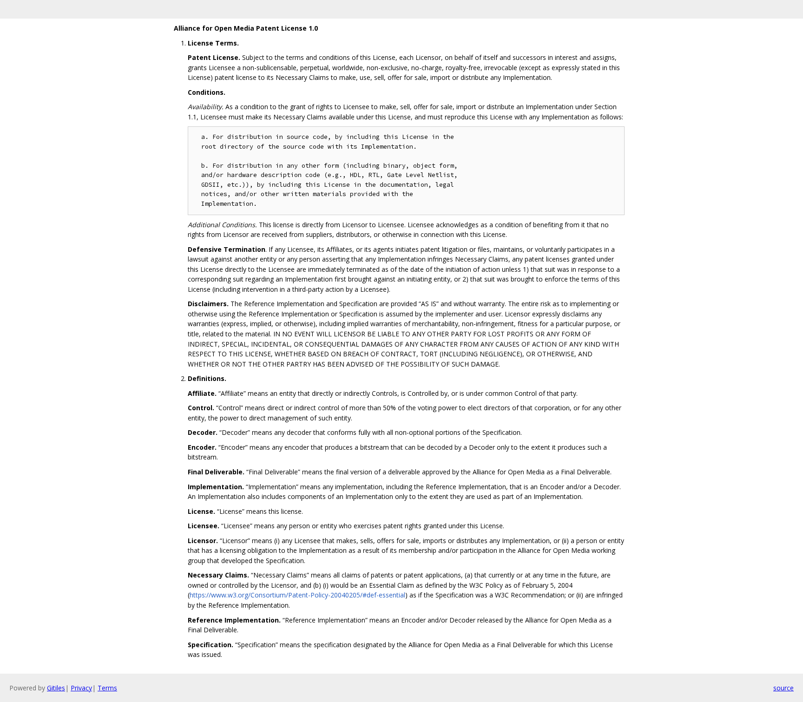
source (783, 687)
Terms (107, 687)
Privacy (81, 687)
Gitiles (56, 687)
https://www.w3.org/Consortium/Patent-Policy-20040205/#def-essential (297, 594)
